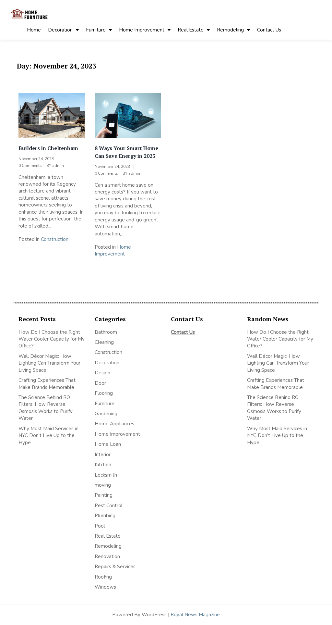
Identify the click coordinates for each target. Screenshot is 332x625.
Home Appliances (114, 423)
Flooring (104, 393)
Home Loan (108, 444)
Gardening (106, 413)
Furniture (96, 30)
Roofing (103, 577)
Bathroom (106, 332)
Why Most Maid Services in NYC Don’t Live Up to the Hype (48, 435)
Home (34, 30)
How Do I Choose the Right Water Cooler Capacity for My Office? (51, 339)
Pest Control (109, 505)
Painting (104, 495)
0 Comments (30, 165)
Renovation (107, 556)
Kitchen (103, 464)
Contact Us (269, 30)
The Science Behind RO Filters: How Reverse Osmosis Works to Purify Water (45, 407)
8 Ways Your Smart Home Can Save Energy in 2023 (126, 151)
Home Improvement (141, 30)
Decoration (60, 30)
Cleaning (104, 342)
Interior (103, 454)
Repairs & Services (115, 566)
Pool (100, 526)
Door (100, 383)
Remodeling (230, 30)
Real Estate (191, 30)
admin (58, 165)
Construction (54, 239)
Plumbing (105, 515)
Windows (105, 587)
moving (103, 485)
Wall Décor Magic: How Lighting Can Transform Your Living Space (49, 363)
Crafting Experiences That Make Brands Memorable (47, 383)
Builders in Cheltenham (48, 148)
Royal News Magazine (195, 614)
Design (102, 372)
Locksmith (106, 475)
